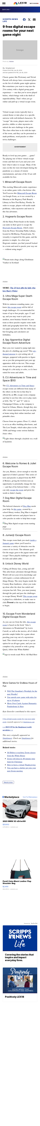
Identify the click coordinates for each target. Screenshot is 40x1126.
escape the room (16, 490)
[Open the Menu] (4, 3)
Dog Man (27, 506)
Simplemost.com (28, 722)
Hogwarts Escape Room (12, 227)
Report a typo (8, 782)
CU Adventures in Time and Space (20, 385)
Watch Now (33, 3)
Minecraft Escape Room (27, 193)
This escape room (30, 596)
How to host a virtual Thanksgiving (21, 764)
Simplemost (7, 738)
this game (17, 509)
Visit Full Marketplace (30, 797)
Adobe (11, 61)
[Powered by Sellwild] (34, 923)
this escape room (14, 307)
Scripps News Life (10, 20)
